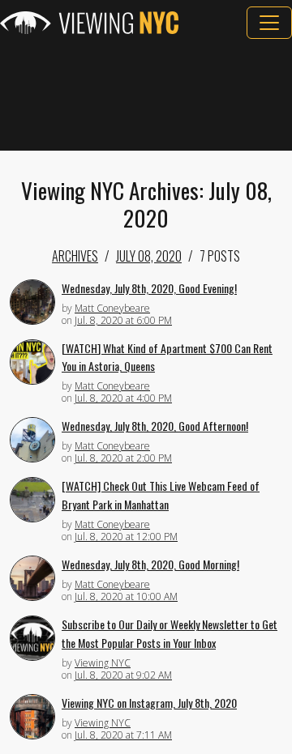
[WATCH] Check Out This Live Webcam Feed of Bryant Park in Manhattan (161, 495)
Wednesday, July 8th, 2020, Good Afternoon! (155, 425)
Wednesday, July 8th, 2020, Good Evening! (149, 287)
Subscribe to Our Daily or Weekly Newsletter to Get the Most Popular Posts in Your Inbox (169, 633)
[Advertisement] (146, 94)
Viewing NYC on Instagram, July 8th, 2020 (149, 702)
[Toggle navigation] (269, 22)
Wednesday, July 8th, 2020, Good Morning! (150, 564)
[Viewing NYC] (89, 22)
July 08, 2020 (149, 256)
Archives (75, 256)
